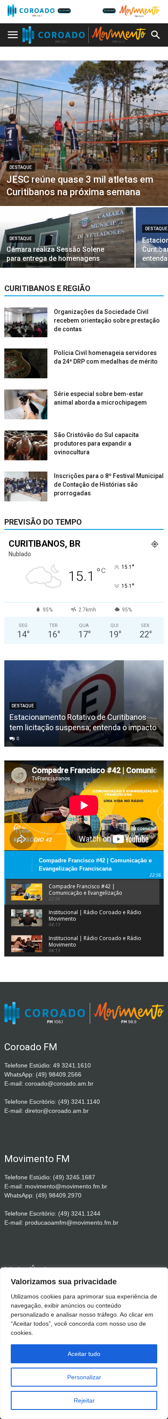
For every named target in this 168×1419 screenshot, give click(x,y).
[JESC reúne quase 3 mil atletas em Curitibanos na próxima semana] (84, 133)
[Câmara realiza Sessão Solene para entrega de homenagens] (67, 240)
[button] (156, 35)
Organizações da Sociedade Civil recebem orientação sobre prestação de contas (107, 320)
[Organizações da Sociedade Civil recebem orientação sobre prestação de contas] (25, 322)
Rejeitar (84, 1400)
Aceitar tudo (84, 1353)
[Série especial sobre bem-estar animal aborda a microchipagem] (25, 404)
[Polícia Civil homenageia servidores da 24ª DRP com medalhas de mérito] (25, 363)
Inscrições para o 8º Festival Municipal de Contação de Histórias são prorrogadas (109, 484)
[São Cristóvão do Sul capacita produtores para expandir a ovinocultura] (25, 445)
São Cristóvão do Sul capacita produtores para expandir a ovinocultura (96, 443)
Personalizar (84, 1377)
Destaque (20, 167)
